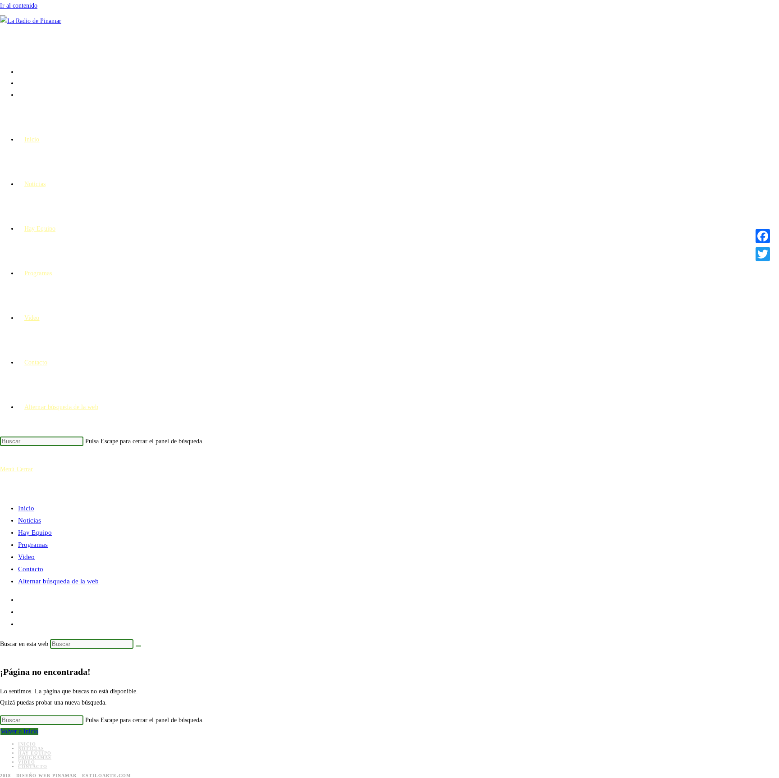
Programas (33, 544)
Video (26, 556)
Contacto (30, 569)
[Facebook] (763, 236)
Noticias (29, 520)
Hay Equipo (35, 532)
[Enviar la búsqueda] (138, 646)
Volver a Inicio (19, 731)
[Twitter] (763, 254)
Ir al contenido (18, 5)
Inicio (26, 508)
